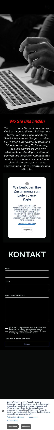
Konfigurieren (12, 420)
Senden (27, 344)
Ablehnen (26, 427)
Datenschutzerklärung (27, 224)
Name (7, 268)
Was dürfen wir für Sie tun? (15, 295)
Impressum (33, 417)
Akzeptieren (27, 230)
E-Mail (7, 282)
